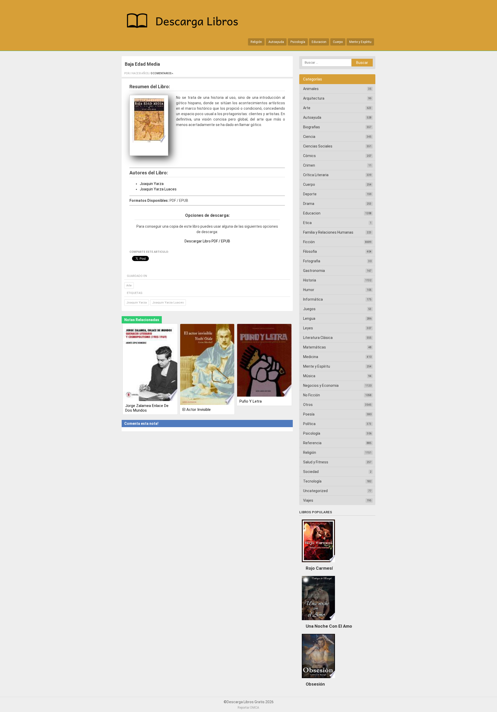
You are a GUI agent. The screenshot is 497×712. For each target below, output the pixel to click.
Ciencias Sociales (317, 146)
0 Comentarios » (162, 73)
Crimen (309, 165)
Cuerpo (338, 42)
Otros (308, 405)
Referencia (312, 443)
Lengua (309, 318)
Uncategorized (315, 491)
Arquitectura (313, 98)
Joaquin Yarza (152, 184)
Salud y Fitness (315, 462)
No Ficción (311, 395)
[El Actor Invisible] (207, 365)
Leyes (308, 328)
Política (309, 424)
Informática (313, 299)
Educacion (319, 42)
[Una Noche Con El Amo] (318, 621)
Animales (311, 89)
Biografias (311, 127)
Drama (308, 204)
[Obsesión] (318, 679)
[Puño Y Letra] (264, 361)
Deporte (310, 194)
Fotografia (311, 261)
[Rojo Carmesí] (318, 563)
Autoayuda (276, 42)
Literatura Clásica (318, 338)
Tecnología (312, 481)
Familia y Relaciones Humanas (328, 232)
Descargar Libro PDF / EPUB (207, 241)
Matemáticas (314, 347)
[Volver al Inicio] (185, 21)
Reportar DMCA (248, 707)
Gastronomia (314, 271)
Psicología (297, 42)
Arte (129, 285)
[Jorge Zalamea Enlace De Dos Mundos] (150, 363)
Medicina (310, 357)
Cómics (309, 156)
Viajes (308, 500)
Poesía (309, 414)
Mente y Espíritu (360, 42)
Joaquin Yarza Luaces (158, 189)
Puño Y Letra (250, 401)
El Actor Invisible (196, 409)
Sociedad (311, 472)
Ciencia (309, 137)
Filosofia (310, 251)
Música (309, 376)
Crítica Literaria (315, 175)
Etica (307, 223)
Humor (308, 290)
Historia (309, 280)
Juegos (309, 309)
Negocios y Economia (321, 385)
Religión (256, 42)
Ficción (309, 242)
